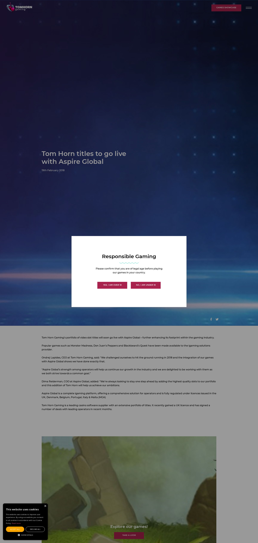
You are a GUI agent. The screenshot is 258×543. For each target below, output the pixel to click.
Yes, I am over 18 (112, 285)
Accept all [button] (15, 529)
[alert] (25, 521)
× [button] (45, 506)
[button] (25, 534)
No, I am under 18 (146, 285)
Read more (16, 523)
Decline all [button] (35, 529)
